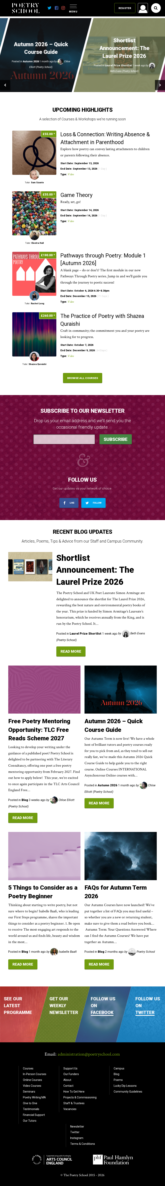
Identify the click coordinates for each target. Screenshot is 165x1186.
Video (71, 174)
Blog (116, 1074)
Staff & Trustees (74, 1103)
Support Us (70, 1068)
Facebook (102, 1012)
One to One (30, 1103)
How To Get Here (74, 1091)
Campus (119, 1068)
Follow (96, 503)
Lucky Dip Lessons (125, 1085)
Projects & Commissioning (80, 1097)
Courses (28, 1068)
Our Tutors (29, 1120)
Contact (68, 1085)
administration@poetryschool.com (89, 1054)
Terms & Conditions (82, 1143)
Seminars (29, 1091)
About (67, 1080)
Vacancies (69, 1109)
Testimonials (31, 1109)
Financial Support (34, 1114)
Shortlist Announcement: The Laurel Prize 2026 (95, 570)
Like (71, 503)
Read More (71, 651)
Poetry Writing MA (34, 1097)
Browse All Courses (82, 378)
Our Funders (71, 1074)
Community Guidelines (128, 1091)
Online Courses (32, 1080)
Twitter (144, 1012)
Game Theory (76, 195)
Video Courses (32, 1085)
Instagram (76, 1138)
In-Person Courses (34, 1074)
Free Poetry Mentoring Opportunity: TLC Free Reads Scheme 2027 (39, 730)
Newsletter (77, 1126)
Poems (118, 1080)
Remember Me (110, 59)
